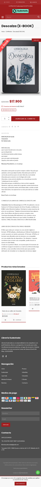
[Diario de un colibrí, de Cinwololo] (5, 320)
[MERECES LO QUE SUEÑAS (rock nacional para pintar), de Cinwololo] (33, 308)
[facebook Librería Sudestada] (6, 356)
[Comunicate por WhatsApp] (38, 472)
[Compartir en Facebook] (12, 126)
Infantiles (25, 372)
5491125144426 (6, 437)
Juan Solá (4, 376)
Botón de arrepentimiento (20, 468)
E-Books (24, 379)
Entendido (20, 483)
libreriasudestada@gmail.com (10, 444)
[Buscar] (38, 17)
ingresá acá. (33, 465)
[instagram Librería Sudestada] (2, 356)
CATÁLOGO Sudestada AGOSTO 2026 (20, 6)
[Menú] (2, 17)
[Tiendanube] (20, 473)
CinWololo (9, 31)
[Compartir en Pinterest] (18, 126)
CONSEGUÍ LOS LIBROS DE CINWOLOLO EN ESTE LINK (18, 200)
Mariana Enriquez (6, 379)
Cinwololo (25, 376)
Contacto (25, 383)
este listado (11, 242)
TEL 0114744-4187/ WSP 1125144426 (13, 441)
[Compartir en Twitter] (15, 126)
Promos (24, 369)
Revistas (4, 383)
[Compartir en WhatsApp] (9, 126)
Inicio (3, 31)
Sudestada (4, 372)
